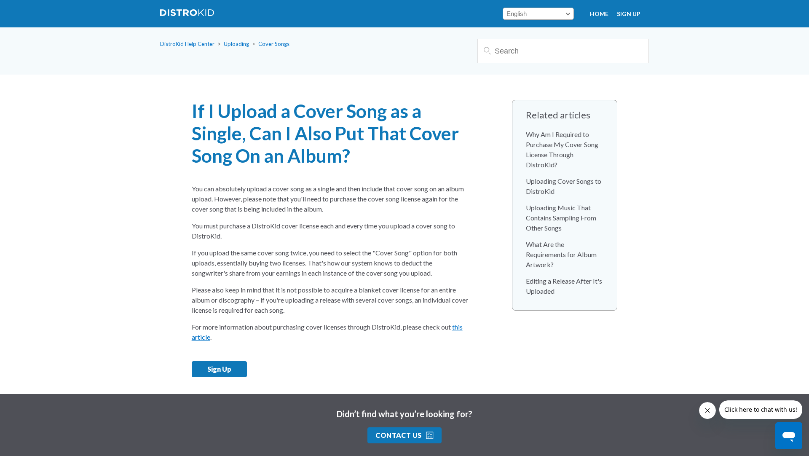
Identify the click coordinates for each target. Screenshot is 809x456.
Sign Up (628, 13)
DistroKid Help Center (187, 43)
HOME (599, 13)
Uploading (236, 43)
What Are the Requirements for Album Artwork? (561, 254)
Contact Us (398, 435)
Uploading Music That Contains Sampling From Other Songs (561, 218)
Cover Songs (273, 43)
